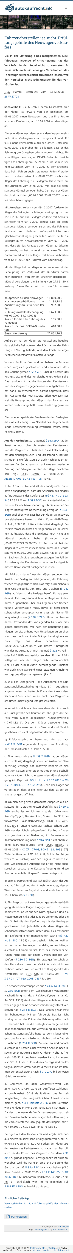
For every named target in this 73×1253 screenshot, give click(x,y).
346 (6, 500)
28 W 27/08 (11, 96)
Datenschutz (63, 1250)
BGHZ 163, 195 (32, 478)
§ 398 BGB (34, 500)
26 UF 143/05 (51, 1172)
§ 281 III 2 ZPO (13, 1186)
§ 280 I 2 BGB (24, 959)
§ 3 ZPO (28, 895)
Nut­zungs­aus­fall (42, 1229)
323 (65, 495)
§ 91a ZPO (36, 371)
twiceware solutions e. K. (44, 1250)
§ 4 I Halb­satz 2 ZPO (35, 1103)
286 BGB (14, 990)
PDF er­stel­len (18, 1216)
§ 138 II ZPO (36, 617)
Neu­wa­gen (63, 1226)
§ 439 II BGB (13, 744)
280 (15, 940)
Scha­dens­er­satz (61, 1229)
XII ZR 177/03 (12, 478)
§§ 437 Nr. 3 (52, 986)
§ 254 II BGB (28, 1009)
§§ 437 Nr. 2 (53, 495)
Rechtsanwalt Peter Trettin (42, 1247)
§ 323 (53, 650)
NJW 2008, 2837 (31, 978)
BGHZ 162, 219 (31, 785)
